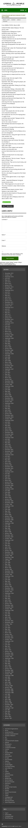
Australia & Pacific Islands (11, 740)
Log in (6, 813)
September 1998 (9, 523)
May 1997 (7, 545)
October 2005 (8, 401)
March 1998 (8, 531)
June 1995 (7, 579)
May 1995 (7, 581)
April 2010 (8, 329)
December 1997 (9, 535)
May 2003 (7, 442)
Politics (7, 785)
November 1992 (9, 622)
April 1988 (8, 699)
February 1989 (9, 685)
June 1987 (7, 711)
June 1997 (7, 543)
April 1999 (8, 513)
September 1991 (9, 641)
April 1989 (8, 682)
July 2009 (7, 340)
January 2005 (8, 413)
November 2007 (9, 365)
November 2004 (9, 417)
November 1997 (9, 537)
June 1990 (7, 661)
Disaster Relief (8, 752)
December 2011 (9, 302)
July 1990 (7, 660)
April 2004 (8, 427)
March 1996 (8, 567)
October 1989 (8, 673)
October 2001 (8, 470)
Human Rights (8, 764)
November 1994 (9, 590)
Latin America (8, 768)
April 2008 (8, 360)
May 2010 (7, 328)
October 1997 (8, 538)
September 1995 (9, 576)
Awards (7, 742)
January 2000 (8, 499)
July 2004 (7, 422)
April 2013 (8, 282)
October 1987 (8, 706)
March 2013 (8, 283)
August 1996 (8, 559)
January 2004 (8, 430)
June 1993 (7, 614)
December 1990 (9, 653)
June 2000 (7, 492)
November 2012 (9, 287)
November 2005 (9, 400)
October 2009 (8, 336)
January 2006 (8, 396)
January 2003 (8, 448)
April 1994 (8, 600)
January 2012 (8, 300)
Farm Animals (8, 759)
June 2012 (7, 294)
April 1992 (8, 631)
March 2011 (8, 316)
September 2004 (9, 420)
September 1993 (9, 610)
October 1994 (8, 591)
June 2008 (7, 357)
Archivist (13, 19)
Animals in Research (10, 735)
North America (9, 780)
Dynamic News (17, 826)
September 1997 (9, 540)
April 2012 (8, 297)
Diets (6, 751)
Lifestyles (7, 773)
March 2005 (8, 412)
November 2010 (9, 319)
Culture (7, 749)
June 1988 (7, 696)
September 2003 (9, 437)
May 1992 (7, 629)
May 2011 (7, 312)
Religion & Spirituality (11, 787)
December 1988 (9, 689)
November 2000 (9, 485)
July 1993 (7, 612)
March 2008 (8, 362)
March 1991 (8, 650)
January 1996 (8, 569)
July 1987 (7, 709)
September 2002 (9, 454)
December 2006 (9, 381)
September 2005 (9, 403)
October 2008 (8, 352)
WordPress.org (9, 818)
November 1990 (9, 655)
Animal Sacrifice (9, 732)
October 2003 (8, 436)
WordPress (9, 826)
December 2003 (9, 432)
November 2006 (9, 383)
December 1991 (9, 636)
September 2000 (9, 489)
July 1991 (7, 643)
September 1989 (9, 675)
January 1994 (8, 603)
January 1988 (8, 703)
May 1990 (7, 663)
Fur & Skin (7, 763)
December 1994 (9, 588)
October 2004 (8, 418)
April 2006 (8, 393)
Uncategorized (9, 797)
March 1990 (8, 667)
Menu (5, 10)
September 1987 (9, 708)
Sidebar (22, 10)
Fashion (7, 761)
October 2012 (8, 288)
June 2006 (7, 389)
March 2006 (8, 394)
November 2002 (9, 451)
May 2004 (7, 425)
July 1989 (7, 677)
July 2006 (7, 388)
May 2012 (7, 295)
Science (7, 790)
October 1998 (8, 521)
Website (4, 246)
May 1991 (7, 646)
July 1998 (7, 525)
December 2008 (9, 350)
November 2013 (9, 273)
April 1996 (8, 566)
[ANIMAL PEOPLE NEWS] (14, 2)
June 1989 (7, 679)
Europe (7, 758)
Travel (6, 795)
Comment (5, 219)
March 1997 (8, 549)
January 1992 (8, 634)
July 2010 (7, 324)
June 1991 (7, 644)
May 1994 (7, 598)
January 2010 (8, 333)
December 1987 (9, 704)
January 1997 (8, 550)
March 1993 (8, 619)
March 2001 (8, 480)
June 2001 (7, 475)
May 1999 (7, 511)
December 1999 (9, 501)
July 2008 (7, 355)
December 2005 (9, 398)
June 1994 (7, 596)
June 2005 (7, 406)
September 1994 (9, 593)
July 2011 (7, 309)
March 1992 (8, 632)
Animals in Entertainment (11, 734)
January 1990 (8, 668)
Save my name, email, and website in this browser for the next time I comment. (12, 254)
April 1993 (8, 617)
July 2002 (7, 456)
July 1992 (7, 626)
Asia (4, 206)
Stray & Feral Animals (10, 792)
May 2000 (7, 494)
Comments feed (9, 816)
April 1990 (8, 665)
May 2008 (7, 359)
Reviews (7, 788)
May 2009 (7, 343)
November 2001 (9, 468)
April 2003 (8, 444)
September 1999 (9, 506)
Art (6, 737)
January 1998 (8, 533)
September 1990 (9, 658)
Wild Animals (10, 206)
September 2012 (9, 290)
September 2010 (9, 323)
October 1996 (8, 555)
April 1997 (8, 547)
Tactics (7, 793)
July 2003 (7, 439)
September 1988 (9, 692)
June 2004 (7, 424)
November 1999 (9, 502)
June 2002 (7, 458)
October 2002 (8, 453)
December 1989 (9, 670)
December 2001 (9, 466)
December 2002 (9, 449)
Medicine (7, 776)
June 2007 (7, 372)
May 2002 (7, 460)
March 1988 (8, 701)
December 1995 (9, 571)
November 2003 (9, 434)
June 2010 (7, 326)
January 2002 (8, 465)
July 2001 (7, 473)
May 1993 (7, 615)
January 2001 (8, 482)
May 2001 (7, 477)
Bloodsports (8, 744)
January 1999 (8, 516)
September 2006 (9, 386)
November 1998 (9, 519)
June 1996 (7, 562)
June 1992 (7, 627)
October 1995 (8, 574)
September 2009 (9, 338)
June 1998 (7, 526)
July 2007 (7, 371)
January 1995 (8, 586)
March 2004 (8, 429)
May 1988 (7, 697)
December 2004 (9, 415)
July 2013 (7, 278)
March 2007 (8, 377)
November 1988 (9, 691)
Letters (7, 771)
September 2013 (9, 276)
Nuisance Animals (9, 782)
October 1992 (8, 624)
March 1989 (8, 684)
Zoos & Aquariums (10, 802)
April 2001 (8, 478)
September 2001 (9, 472)
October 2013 (8, 275)
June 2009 (7, 341)
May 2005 (7, 408)
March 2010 (8, 331)
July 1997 (7, 542)
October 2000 (8, 487)
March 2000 (8, 497)
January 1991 (8, 651)
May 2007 (7, 374)
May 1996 (7, 564)
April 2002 (8, 461)
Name (4, 234)
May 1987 (7, 713)
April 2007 (8, 376)
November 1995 (9, 572)
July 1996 (7, 561)
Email (4, 240)
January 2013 (8, 285)
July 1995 (7, 578)
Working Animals (9, 800)
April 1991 (8, 648)
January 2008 (8, 364)
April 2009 (8, 345)
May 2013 (7, 280)
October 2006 (8, 384)
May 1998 (7, 528)
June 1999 (7, 509)
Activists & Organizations (11, 728)
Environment (8, 756)
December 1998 (9, 518)
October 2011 (8, 305)
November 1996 (9, 554)
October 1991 (8, 639)
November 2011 (9, 304)
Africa (6, 730)
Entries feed (8, 814)
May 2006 (7, 391)
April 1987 (8, 715)
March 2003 (8, 446)
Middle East (8, 778)
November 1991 (9, 638)
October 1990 (8, 656)
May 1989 (7, 680)
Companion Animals (10, 747)
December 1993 (9, 605)
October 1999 (8, 504)
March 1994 (8, 602)
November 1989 (9, 672)
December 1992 (9, 620)
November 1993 (9, 607)
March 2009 (8, 347)
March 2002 (8, 463)
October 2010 (8, 321)
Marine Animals (9, 775)
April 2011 (8, 314)
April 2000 (8, 495)
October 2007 (8, 367)
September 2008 (9, 353)
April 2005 (8, 410)
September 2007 (9, 369)
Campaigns (8, 746)
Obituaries (8, 783)
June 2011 (7, 311)
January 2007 (8, 379)
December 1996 (9, 552)
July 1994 (7, 595)
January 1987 (8, 718)
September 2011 (9, 307)
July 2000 (7, 490)
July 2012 (7, 292)
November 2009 (9, 335)
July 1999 (7, 507)
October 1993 (8, 608)
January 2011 (8, 317)
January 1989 (8, 687)
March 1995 (8, 584)
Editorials (7, 754)
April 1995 (8, 583)
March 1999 (8, 514)
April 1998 (8, 530)
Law (6, 770)
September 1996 (9, 557)
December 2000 (9, 483)
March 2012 (8, 299)
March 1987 (8, 716)
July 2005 (7, 405)
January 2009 (8, 348)
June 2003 (7, 441)
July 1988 (7, 694)
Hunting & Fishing (9, 766)
